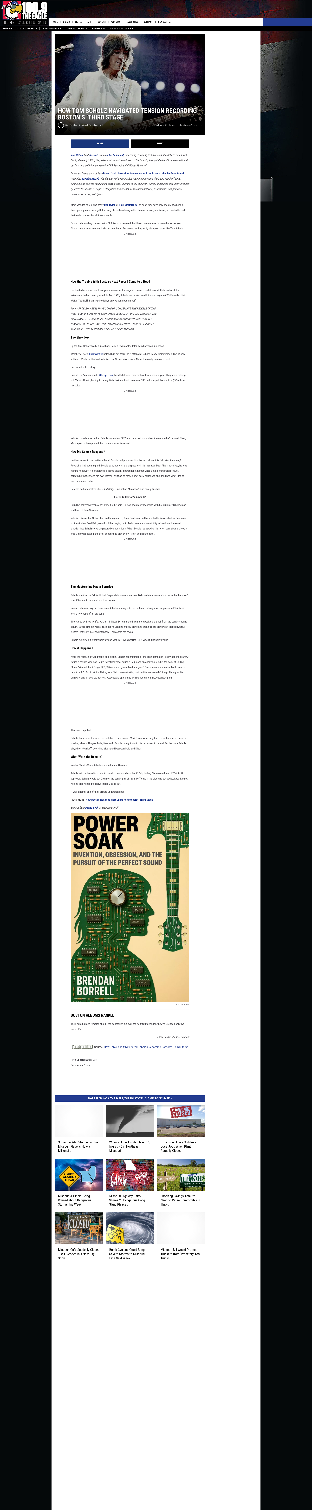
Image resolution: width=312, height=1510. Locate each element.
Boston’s (93, 155)
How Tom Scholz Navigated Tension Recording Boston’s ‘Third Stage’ (146, 1047)
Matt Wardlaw (71, 125)
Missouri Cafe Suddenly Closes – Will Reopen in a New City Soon (78, 1254)
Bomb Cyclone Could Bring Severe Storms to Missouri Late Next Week (127, 1254)
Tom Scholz (77, 155)
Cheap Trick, (106, 375)
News (87, 1065)
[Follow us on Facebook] (259, 22)
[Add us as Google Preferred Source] (251, 22)
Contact (148, 22)
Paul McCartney (128, 205)
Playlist (101, 22)
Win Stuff (116, 22)
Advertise (132, 22)
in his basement (115, 155)
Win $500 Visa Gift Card (122, 28)
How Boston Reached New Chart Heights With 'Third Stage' (120, 799)
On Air (66, 22)
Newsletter (164, 22)
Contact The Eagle (27, 28)
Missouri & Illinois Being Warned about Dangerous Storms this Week (74, 1200)
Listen (78, 22)
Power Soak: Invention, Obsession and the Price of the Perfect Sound (143, 173)
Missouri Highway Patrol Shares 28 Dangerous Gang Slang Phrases (127, 1200)
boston (88, 1059)
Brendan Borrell (90, 178)
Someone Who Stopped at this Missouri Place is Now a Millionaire (78, 1146)
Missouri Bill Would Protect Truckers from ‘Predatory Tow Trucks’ (180, 1254)
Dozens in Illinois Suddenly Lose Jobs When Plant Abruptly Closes (178, 1146)
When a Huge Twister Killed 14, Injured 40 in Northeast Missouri (129, 1146)
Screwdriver (96, 354)
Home (55, 22)
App (89, 22)
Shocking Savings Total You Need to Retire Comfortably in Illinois (180, 1200)
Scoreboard (98, 28)
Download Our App (52, 28)
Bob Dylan (110, 205)
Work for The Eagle (77, 28)
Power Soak (91, 807)
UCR (95, 1059)
